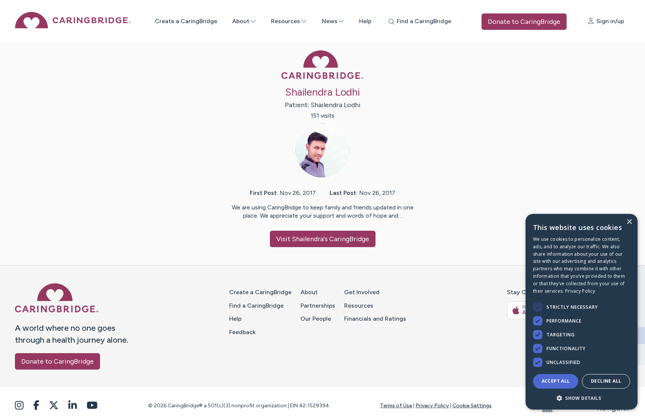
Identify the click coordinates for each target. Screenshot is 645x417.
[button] (581, 397)
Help (365, 21)
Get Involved (362, 292)
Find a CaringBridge (256, 305)
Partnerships (317, 305)
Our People (315, 318)
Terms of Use (396, 405)
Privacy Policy (432, 405)
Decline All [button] (606, 381)
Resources (285, 21)
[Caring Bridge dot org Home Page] (73, 26)
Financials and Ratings (375, 318)
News (329, 21)
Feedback (242, 332)
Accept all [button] (556, 381)
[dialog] (582, 312)
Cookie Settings (472, 405)
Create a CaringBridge (186, 21)
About (240, 21)
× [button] (629, 222)
